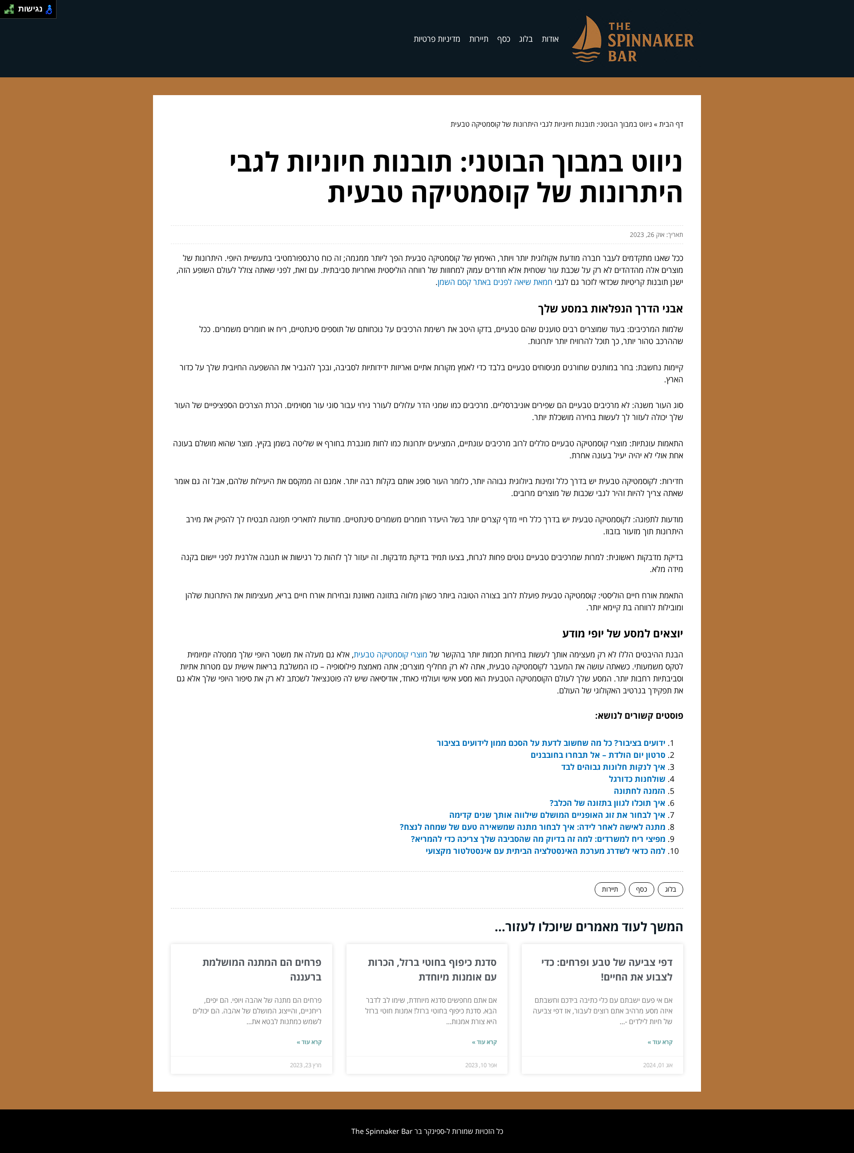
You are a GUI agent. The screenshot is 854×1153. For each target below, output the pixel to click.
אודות (550, 38)
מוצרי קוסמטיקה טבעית (390, 654)
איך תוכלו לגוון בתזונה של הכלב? (607, 802)
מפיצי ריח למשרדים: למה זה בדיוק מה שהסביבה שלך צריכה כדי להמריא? (538, 838)
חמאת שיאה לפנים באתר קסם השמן (495, 281)
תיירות (478, 38)
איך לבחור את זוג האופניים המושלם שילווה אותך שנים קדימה (555, 814)
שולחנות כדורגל (637, 778)
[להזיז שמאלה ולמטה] (6, 11)
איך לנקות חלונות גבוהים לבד (613, 766)
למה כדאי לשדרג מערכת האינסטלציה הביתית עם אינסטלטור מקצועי (545, 850)
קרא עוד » (660, 1042)
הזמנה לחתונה (639, 790)
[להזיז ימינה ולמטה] (11, 11)
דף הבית (671, 124)
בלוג (526, 38)
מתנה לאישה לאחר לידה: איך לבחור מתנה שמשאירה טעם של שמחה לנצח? (532, 826)
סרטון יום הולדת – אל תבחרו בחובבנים (598, 754)
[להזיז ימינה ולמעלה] (11, 6)
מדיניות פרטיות (437, 38)
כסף (503, 38)
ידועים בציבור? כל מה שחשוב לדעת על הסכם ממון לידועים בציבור (551, 742)
